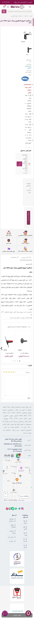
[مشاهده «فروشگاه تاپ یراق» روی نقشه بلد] (17, 479)
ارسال (28, 398)
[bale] (12, 508)
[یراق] (17, 7)
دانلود (19, 165)
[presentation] (30, 349)
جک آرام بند (25, 540)
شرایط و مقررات (12, 532)
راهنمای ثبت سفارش (12, 520)
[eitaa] (10, 508)
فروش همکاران (13, 526)
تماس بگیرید (17, 615)
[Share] (25, 33)
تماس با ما (11, 537)
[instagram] (22, 508)
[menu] (30, 7)
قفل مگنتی (25, 528)
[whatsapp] (15, 508)
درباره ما (11, 541)
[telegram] (19, 508)
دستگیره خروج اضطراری (28, 67)
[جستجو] (4, 11)
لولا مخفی (25, 522)
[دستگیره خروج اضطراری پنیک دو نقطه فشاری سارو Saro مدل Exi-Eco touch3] (8, 341)
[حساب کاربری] (8, 7)
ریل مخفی (25, 546)
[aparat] (7, 508)
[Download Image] (30, 33)
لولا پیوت (25, 534)
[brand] (25, 78)
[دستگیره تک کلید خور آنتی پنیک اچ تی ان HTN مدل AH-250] (23, 341)
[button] (20, 361)
